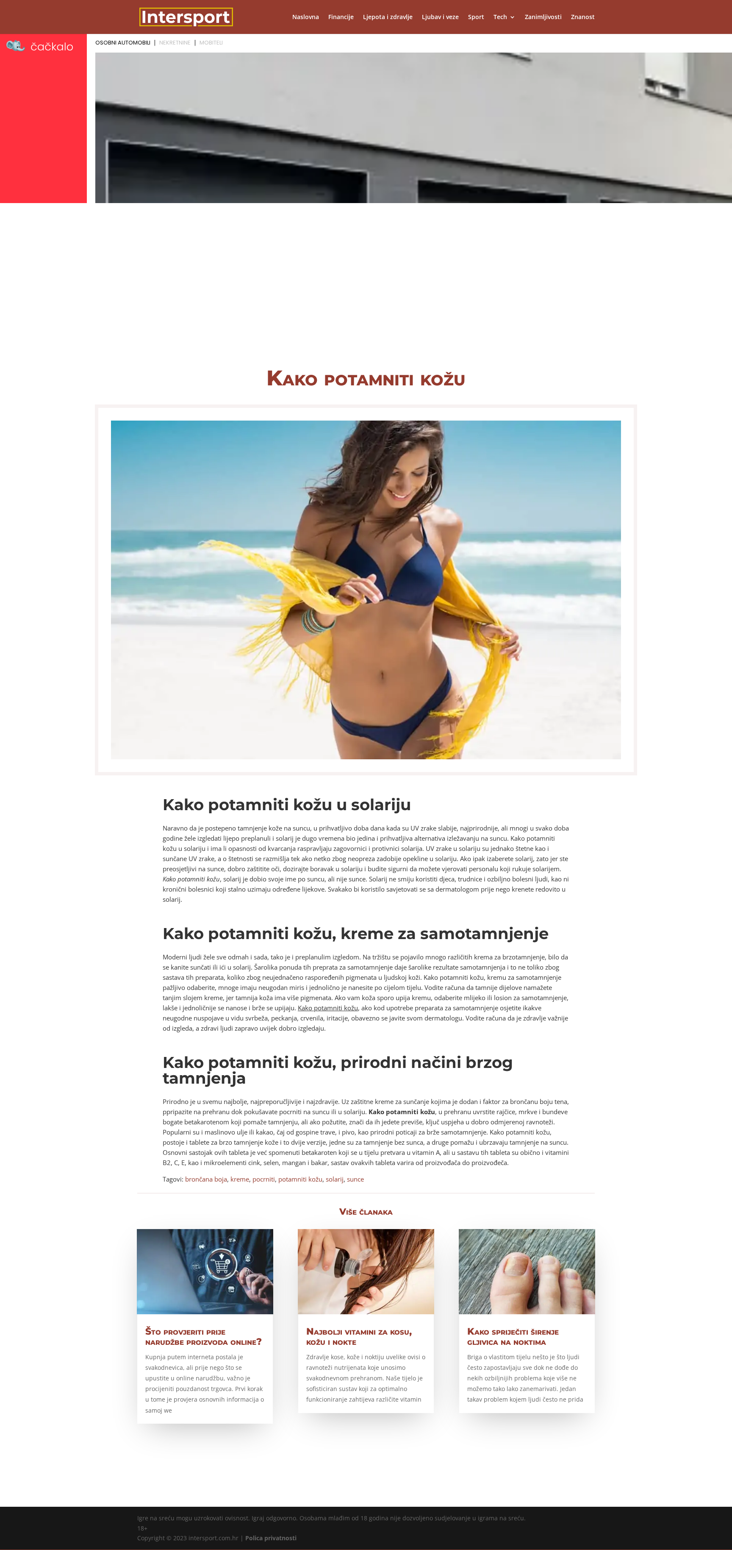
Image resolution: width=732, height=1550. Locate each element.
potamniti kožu (300, 1179)
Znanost (583, 17)
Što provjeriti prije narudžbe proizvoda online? (203, 1336)
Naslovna (305, 17)
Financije (341, 17)
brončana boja (206, 1179)
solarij (335, 1179)
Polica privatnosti (271, 1538)
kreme (239, 1179)
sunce (355, 1179)
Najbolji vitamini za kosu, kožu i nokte (359, 1336)
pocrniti (263, 1179)
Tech (500, 17)
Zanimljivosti (543, 17)
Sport (476, 17)
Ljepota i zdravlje (388, 17)
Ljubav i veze (440, 17)
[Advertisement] (366, 292)
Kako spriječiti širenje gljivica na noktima (513, 1336)
